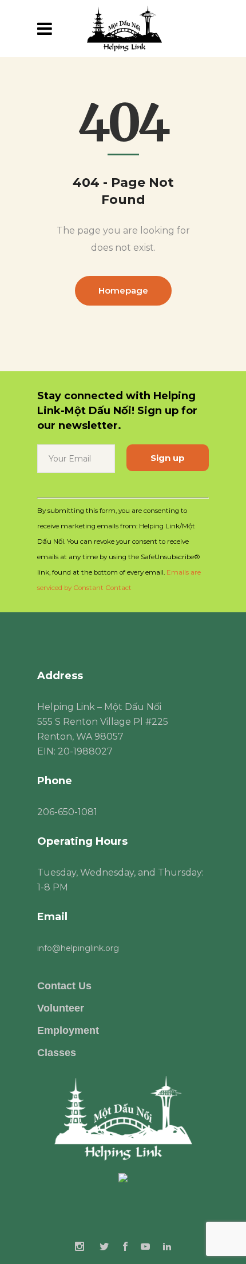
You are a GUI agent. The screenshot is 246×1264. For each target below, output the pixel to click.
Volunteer (60, 1008)
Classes (56, 1052)
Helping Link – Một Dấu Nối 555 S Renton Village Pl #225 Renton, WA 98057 (102, 721)
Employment (68, 1030)
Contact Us (64, 986)
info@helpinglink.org (78, 948)
